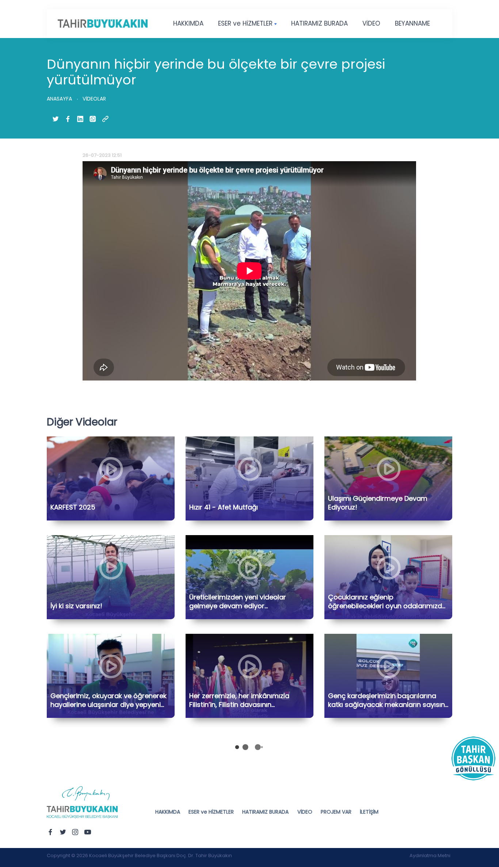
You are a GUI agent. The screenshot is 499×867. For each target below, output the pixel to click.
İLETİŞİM (369, 811)
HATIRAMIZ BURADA (319, 23)
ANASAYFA (59, 98)
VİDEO (371, 23)
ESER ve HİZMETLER (245, 23)
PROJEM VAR (336, 811)
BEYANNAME (412, 23)
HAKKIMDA (188, 23)
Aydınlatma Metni (430, 855)
